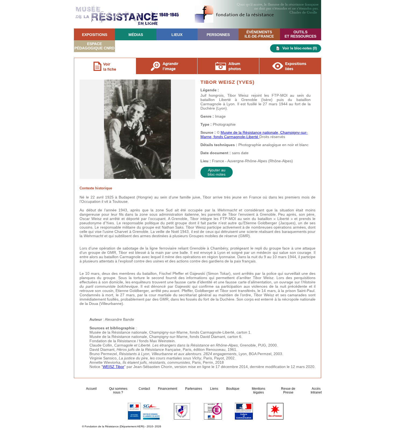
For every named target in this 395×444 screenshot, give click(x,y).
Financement (167, 389)
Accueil (92, 389)
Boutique (232, 389)
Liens (214, 389)
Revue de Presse (288, 390)
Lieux (176, 35)
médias (135, 35)
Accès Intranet (316, 390)
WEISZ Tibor (113, 366)
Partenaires (193, 389)
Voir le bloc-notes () (299, 48)
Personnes (218, 35)
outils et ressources (300, 34)
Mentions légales (258, 390)
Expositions (94, 35)
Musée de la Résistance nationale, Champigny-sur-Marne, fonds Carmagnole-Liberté (254, 134)
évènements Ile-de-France (259, 34)
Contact (144, 389)
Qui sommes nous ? (118, 390)
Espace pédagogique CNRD (94, 46)
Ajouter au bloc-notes (216, 172)
